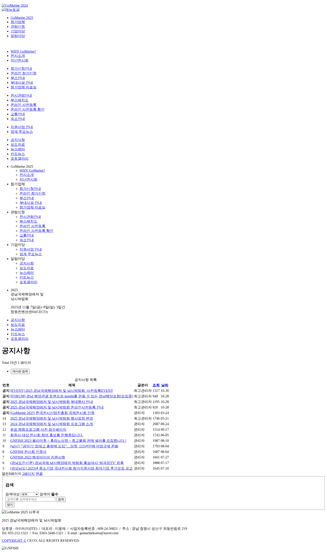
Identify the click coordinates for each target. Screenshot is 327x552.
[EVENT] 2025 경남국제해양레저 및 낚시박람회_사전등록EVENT (61, 391)
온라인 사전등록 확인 (27, 109)
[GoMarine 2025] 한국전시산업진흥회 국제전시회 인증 (52, 413)
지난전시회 (19, 60)
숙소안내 (18, 119)
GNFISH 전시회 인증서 (28, 452)
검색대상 (12, 494)
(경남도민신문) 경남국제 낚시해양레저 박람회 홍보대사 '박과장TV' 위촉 (67, 463)
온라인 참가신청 (23, 73)
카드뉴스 (18, 154)
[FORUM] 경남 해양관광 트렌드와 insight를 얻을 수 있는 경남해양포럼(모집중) (71, 396)
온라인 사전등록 (23, 105)
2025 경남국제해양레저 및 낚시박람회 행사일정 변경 (51, 418)
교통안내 (18, 114)
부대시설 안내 (22, 82)
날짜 (164, 385)
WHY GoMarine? (23, 51)
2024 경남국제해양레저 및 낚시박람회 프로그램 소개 (51, 424)
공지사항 (18, 140)
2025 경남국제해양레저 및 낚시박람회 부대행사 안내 (51, 402)
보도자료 (18, 144)
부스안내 (18, 78)
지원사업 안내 (22, 127)
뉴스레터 (18, 149)
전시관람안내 (21, 95)
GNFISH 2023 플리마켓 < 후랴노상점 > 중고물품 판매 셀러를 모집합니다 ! (68, 440)
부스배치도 (19, 100)
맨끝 (39, 474)
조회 (156, 385)
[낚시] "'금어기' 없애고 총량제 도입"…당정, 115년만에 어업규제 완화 (64, 446)
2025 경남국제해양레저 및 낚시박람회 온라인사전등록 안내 (57, 407)
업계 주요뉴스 (22, 132)
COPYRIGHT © (14, 540)
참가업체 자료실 (23, 87)
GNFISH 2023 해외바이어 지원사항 (37, 457)
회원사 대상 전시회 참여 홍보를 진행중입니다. (46, 435)
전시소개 (18, 56)
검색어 (49, 494)
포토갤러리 (19, 158)
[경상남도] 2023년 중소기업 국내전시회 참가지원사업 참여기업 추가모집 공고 (71, 468)
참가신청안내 (21, 68)
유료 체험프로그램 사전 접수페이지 (38, 429)
